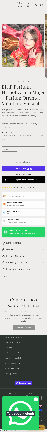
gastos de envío (20, 135)
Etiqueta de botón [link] (23, 328)
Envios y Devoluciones (13, 343)
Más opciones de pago (23, 174)
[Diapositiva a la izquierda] (18, 81)
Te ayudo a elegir (20, 413)
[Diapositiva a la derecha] (28, 81)
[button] (4, 5)
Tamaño (4, 139)
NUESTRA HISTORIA (12, 363)
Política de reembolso (13, 353)
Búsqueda (8, 348)
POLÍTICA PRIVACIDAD (13, 337)
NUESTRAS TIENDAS (12, 368)
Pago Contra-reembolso (13, 358)
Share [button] (6, 277)
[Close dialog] (36, 399)
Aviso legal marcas (11, 374)
